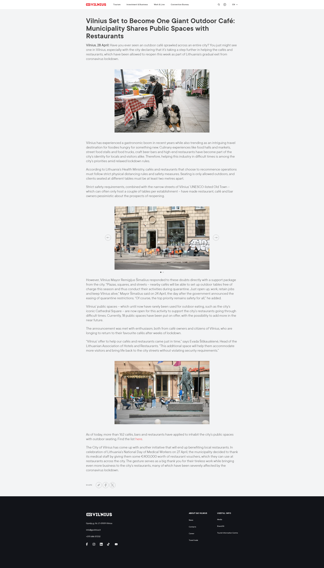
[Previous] (108, 238)
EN (233, 4)
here (138, 439)
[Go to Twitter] (112, 485)
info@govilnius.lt (93, 530)
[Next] (216, 238)
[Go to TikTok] (109, 544)
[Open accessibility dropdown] (225, 5)
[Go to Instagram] (94, 544)
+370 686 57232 (93, 536)
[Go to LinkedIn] (102, 544)
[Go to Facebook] (106, 485)
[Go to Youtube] (116, 544)
